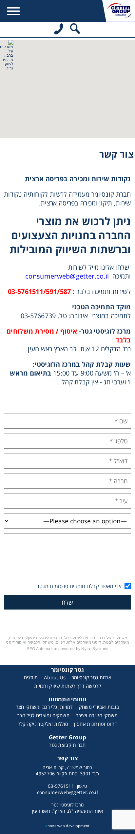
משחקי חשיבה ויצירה (96, 715)
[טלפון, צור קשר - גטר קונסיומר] (58, 29)
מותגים (31, 677)
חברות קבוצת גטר (67, 745)
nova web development (67, 825)
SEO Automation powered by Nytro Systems (67, 649)
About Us (55, 677)
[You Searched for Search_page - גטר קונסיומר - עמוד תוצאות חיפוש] (75, 29)
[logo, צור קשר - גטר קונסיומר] (118, 11)
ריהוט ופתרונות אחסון (96, 724)
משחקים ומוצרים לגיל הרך (43, 715)
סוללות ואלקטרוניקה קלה (42, 724)
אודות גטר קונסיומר (91, 677)
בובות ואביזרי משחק (99, 707)
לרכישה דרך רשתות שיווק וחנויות (67, 686)
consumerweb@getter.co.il (67, 276)
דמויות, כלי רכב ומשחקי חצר (44, 707)
